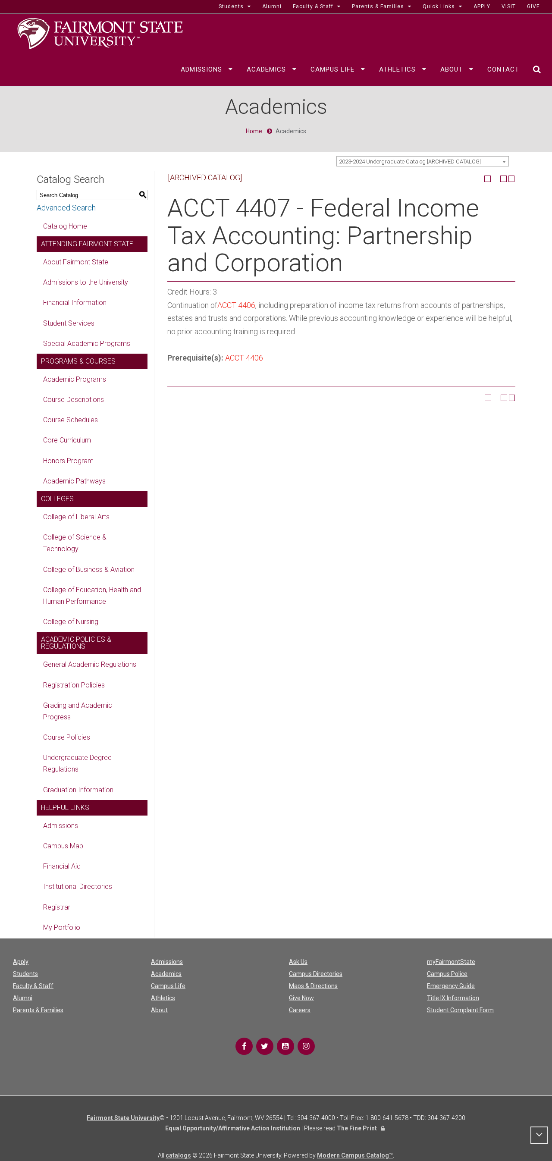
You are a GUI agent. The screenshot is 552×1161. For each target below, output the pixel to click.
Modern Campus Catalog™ (355, 1155)
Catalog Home (65, 226)
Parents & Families (38, 1010)
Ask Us (298, 961)
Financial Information (75, 302)
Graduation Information (78, 790)
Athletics (163, 998)
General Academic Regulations (89, 664)
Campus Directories (315, 973)
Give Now (301, 998)
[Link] (244, 1046)
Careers (299, 1010)
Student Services (68, 323)
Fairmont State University (123, 1117)
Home (254, 131)
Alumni (22, 998)
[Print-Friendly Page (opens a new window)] (503, 179)
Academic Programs (74, 379)
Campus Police (447, 973)
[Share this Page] (495, 179)
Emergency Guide (451, 985)
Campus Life (168, 985)
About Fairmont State (75, 262)
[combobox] (422, 161)
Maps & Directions (313, 985)
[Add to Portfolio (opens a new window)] (487, 179)
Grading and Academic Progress (77, 711)
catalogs (178, 1155)
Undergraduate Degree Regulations (77, 763)
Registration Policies (74, 685)
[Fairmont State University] (100, 33)
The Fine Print (357, 1128)
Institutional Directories (77, 886)
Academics (166, 973)
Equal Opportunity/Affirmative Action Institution (232, 1128)
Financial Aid (62, 866)
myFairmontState (451, 961)
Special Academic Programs (86, 343)
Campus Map (63, 846)
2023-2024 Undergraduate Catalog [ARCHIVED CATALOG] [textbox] (410, 161)
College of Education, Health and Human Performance (92, 596)
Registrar (56, 907)
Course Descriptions (73, 399)
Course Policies (66, 737)
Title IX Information (453, 998)
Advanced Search (66, 207)
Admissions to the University (85, 282)
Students (25, 973)
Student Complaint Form (460, 1010)
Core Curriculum (67, 440)
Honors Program (68, 461)
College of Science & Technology (75, 543)
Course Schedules (70, 420)
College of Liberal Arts (76, 517)
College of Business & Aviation (89, 569)
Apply (20, 961)
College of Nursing (70, 622)
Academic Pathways (74, 481)
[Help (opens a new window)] (511, 179)
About (159, 1010)
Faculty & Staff (33, 985)
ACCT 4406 (236, 305)
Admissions (60, 826)
